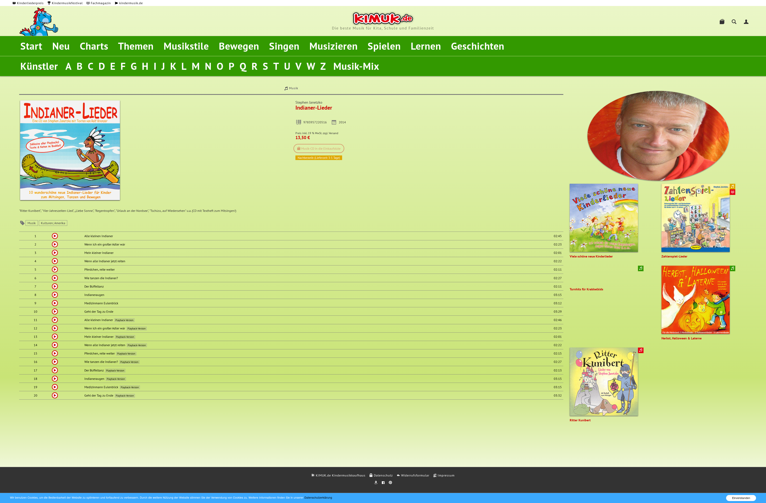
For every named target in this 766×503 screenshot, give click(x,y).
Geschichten (477, 45)
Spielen (384, 45)
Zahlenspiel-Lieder (674, 256)
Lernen (426, 45)
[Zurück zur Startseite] (383, 18)
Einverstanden (741, 498)
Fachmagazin (100, 3)
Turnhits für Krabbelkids (586, 289)
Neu (61, 45)
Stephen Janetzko (308, 102)
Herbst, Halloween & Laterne (681, 338)
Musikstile (186, 45)
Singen (284, 45)
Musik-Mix (356, 66)
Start (31, 45)
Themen (136, 45)
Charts (94, 45)
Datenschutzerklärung (318, 497)
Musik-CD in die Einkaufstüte (320, 148)
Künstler (39, 66)
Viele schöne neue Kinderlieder (591, 256)
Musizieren (333, 45)
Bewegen (239, 45)
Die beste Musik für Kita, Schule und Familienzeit (383, 28)
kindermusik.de (130, 3)
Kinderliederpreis (30, 3)
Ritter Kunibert (580, 420)
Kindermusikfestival (67, 3)
